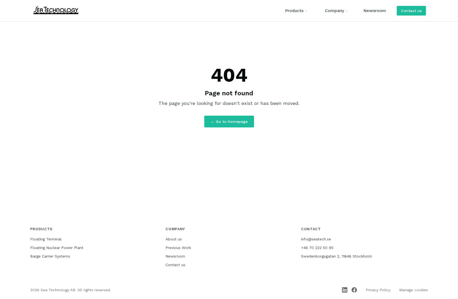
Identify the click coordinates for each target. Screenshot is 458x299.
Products (294, 10)
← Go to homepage (229, 121)
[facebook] (354, 290)
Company (334, 10)
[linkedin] (344, 290)
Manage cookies (413, 290)
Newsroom (374, 10)
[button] (411, 11)
